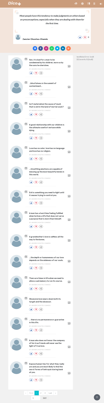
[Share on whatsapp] (51, 48)
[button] (76, 4)
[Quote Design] (35, 48)
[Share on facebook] (40, 48)
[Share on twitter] (57, 48)
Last (50, 393)
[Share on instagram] (46, 48)
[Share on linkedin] (63, 48)
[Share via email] (68, 48)
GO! (45, 398)
